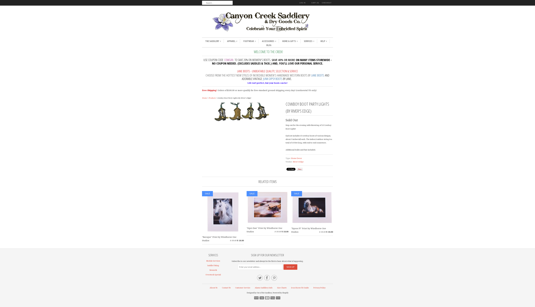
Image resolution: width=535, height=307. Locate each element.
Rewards (213, 270)
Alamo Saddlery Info (264, 288)
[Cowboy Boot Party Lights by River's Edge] (242, 122)
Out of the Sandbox (264, 293)
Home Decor (296, 158)
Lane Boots (317, 75)
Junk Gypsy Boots (272, 79)
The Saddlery (213, 41)
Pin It (300, 169)
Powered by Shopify (280, 293)
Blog (268, 45)
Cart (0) (315, 3)
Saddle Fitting (213, 265)
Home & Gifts (290, 41)
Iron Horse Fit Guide (300, 288)
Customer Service (242, 288)
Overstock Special (213, 275)
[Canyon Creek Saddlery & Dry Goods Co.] (267, 22)
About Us (213, 288)
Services (309, 41)
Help (323, 41)
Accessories (269, 41)
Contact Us (226, 288)
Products (212, 98)
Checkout (327, 3)
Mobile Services (213, 261)
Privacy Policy (319, 288)
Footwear (249, 41)
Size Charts (281, 288)
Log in (302, 3)
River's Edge (298, 162)
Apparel (232, 41)
